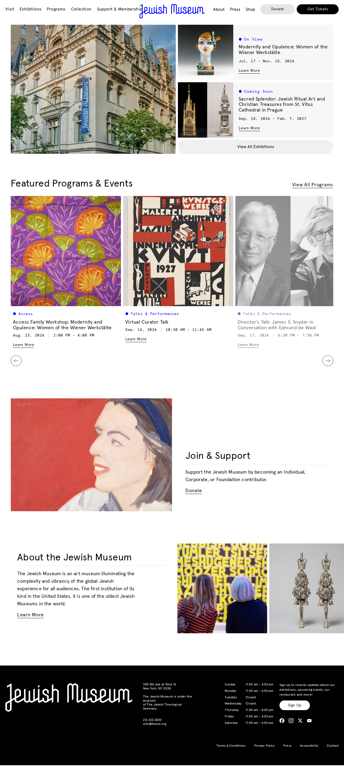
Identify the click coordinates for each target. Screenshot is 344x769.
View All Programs (312, 185)
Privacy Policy (264, 745)
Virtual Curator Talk (147, 322)
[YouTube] (309, 720)
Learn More (249, 71)
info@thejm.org (154, 724)
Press (287, 745)
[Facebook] (282, 720)
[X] (300, 720)
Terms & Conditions (230, 745)
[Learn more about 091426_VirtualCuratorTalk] (178, 251)
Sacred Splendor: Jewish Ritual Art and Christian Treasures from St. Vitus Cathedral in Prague (282, 105)
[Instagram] (291, 720)
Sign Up (294, 705)
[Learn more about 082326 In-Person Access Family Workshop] (66, 251)
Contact (333, 745)
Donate (277, 9)
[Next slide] (327, 360)
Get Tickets (317, 9)
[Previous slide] (16, 360)
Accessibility (309, 745)
